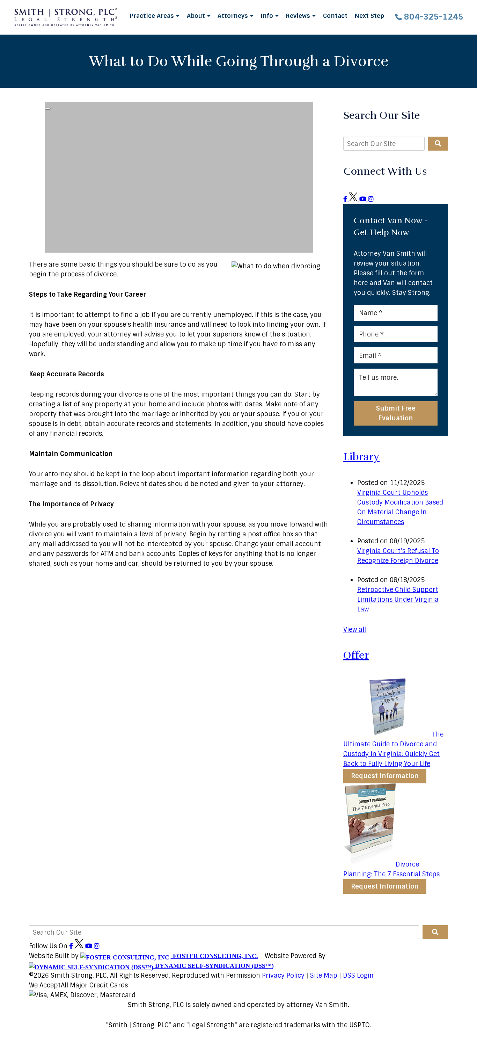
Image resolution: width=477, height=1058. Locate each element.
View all (354, 629)
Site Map (323, 975)
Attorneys (234, 16)
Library (361, 456)
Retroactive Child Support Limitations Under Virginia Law (398, 600)
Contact (335, 16)
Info (267, 16)
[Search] (438, 144)
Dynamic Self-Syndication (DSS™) (213, 965)
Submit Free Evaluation (396, 413)
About (197, 16)
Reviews (299, 16)
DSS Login (358, 975)
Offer (356, 655)
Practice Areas (153, 16)
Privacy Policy (283, 975)
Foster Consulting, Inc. (214, 955)
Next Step (369, 16)
